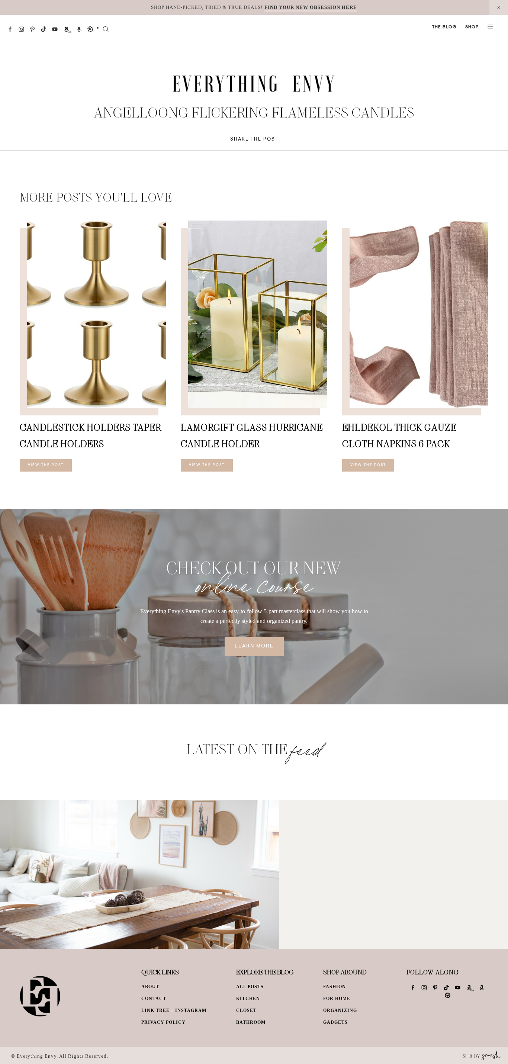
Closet (246, 1010)
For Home (336, 998)
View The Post (46, 465)
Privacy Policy (163, 1022)
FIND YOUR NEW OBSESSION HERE (310, 7)
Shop (472, 27)
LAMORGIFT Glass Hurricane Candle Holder (252, 435)
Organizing (340, 1010)
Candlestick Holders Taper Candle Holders (90, 435)
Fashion (334, 986)
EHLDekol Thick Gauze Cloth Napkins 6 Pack (399, 435)
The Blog (444, 27)
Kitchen (248, 998)
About (150, 986)
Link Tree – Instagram (173, 1010)
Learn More (254, 646)
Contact (153, 998)
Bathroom (251, 1022)
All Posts (250, 986)
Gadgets (335, 1022)
